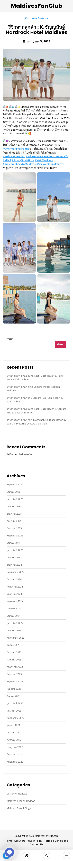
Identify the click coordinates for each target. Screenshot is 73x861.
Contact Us (36, 844)
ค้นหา (10, 338)
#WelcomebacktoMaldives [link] (19, 164)
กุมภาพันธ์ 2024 (15, 623)
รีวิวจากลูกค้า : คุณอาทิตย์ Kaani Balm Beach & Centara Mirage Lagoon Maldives (36, 410)
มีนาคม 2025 (13, 542)
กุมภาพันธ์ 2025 (15, 550)
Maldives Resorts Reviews (21, 800)
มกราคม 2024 (14, 630)
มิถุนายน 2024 (14, 593)
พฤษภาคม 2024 (15, 601)
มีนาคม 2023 (13, 696)
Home (8, 840)
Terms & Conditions (56, 840)
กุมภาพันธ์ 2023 (15, 703)
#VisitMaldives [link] (44, 160)
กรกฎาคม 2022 (15, 747)
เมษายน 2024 (14, 608)
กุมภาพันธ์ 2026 (15, 499)
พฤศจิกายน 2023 (15, 637)
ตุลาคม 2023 (13, 645)
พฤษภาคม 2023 (15, 681)
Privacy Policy (34, 840)
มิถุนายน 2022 (14, 754)
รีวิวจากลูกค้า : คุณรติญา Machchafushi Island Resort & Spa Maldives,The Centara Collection (36, 421)
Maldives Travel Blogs (19, 808)
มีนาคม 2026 (13, 491)
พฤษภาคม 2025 (15, 535)
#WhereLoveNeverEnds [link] (40, 156)
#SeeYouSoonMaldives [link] (50, 164)
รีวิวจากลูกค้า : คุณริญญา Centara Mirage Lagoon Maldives (33, 388)
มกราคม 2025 (14, 557)
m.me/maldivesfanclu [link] (16, 148)
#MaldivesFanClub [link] (14, 156)
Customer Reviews (36, 18)
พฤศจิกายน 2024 (15, 572)
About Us (19, 840)
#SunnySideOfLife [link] (23, 160)
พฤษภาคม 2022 (15, 761)
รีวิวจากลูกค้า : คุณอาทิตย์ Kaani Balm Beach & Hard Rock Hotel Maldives (35, 377)
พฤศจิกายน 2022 (15, 718)
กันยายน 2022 (14, 732)
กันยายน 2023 (14, 652)
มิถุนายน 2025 (14, 528)
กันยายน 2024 (14, 579)
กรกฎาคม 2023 (15, 666)
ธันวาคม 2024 (14, 564)
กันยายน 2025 (14, 521)
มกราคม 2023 (14, 710)
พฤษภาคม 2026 (15, 484)
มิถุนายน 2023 (14, 674)
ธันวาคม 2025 (14, 513)
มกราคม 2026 (14, 506)
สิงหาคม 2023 (14, 659)
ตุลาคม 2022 (13, 725)
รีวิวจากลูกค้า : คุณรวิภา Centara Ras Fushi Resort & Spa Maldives (35, 399)
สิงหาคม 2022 (14, 739)
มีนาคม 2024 (13, 615)
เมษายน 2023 (14, 688)
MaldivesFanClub (36, 6)
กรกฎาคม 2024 (15, 586)
